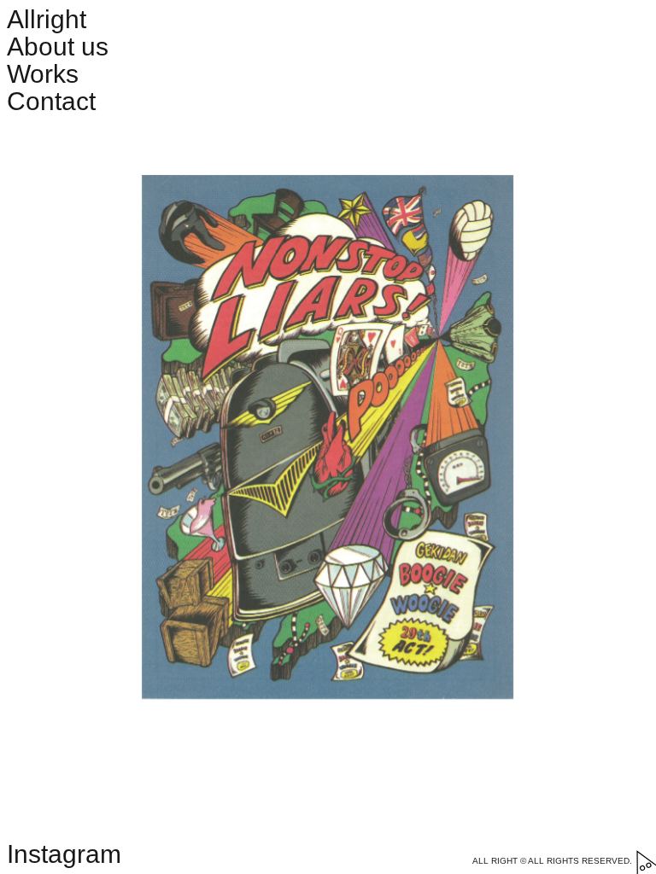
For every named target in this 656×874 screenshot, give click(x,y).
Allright (46, 19)
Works (43, 74)
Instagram (64, 854)
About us (57, 46)
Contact (51, 101)
